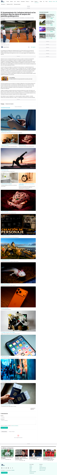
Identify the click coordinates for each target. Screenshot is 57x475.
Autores (31, 468)
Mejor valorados (12, 431)
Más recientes (4, 431)
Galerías (11, 1)
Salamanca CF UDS (10, 4)
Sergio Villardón (7, 459)
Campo (52, 18)
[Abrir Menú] (56, 1)
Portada (7, 1)
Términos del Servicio (42, 467)
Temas (31, 470)
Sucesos (51, 31)
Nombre (2, 415)
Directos (31, 467)
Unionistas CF (3, 4)
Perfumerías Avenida (17, 4)
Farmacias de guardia (33, 471)
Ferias (46, 1)
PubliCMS (13, 470)
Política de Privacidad (42, 468)
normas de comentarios (14, 425)
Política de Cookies (42, 470)
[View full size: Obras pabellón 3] (18, 31)
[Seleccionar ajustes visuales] (54, 1)
